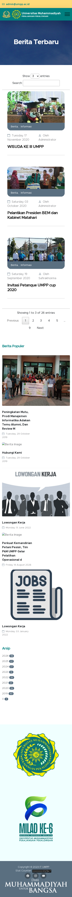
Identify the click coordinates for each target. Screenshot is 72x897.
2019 (7, 693)
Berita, (15, 126)
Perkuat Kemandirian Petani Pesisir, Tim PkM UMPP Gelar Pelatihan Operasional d (17, 551)
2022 (7, 677)
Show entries (36, 76)
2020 (7, 688)
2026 (7, 656)
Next (40, 328)
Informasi (26, 126)
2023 (7, 672)
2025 (7, 661)
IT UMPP (44, 867)
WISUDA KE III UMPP (25, 147)
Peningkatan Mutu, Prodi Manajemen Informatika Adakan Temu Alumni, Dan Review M (16, 420)
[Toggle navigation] (67, 14)
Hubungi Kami (12, 452)
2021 (7, 683)
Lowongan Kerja (13, 522)
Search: (17, 83)
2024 (7, 666)
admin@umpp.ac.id (18, 4)
